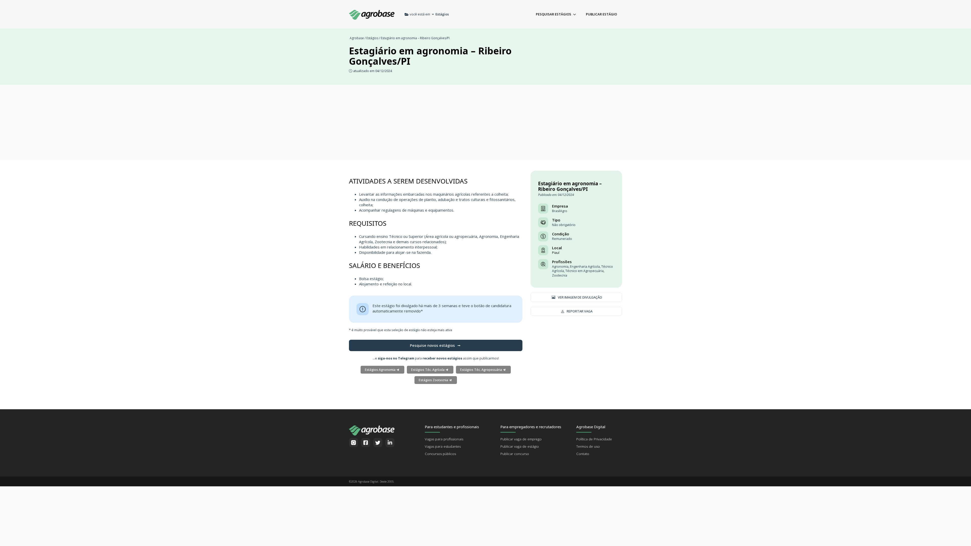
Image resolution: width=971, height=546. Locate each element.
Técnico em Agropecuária (584, 271)
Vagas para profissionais (444, 439)
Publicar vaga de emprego (521, 439)
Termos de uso (588, 446)
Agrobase (357, 38)
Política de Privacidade (594, 439)
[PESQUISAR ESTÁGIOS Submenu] (576, 14)
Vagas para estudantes (443, 446)
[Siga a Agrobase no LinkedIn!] (389, 442)
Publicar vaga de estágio (519, 446)
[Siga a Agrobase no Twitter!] (377, 442)
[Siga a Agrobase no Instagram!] (353, 442)
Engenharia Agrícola (585, 266)
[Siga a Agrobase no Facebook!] (365, 442)
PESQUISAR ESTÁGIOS (553, 14)
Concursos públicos (440, 453)
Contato (582, 453)
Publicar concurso (514, 453)
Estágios (372, 38)
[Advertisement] (485, 122)
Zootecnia (559, 275)
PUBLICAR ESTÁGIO (601, 14)
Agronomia (560, 266)
